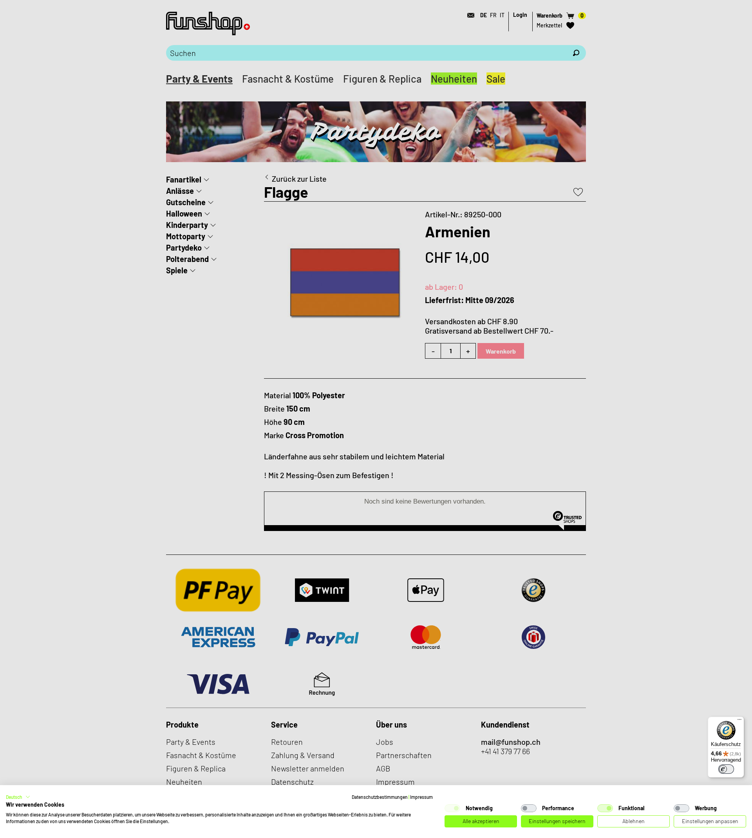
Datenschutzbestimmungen (380, 797)
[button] (18, 797)
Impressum (421, 797)
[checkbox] (452, 808)
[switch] (726, 769)
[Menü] (739, 721)
